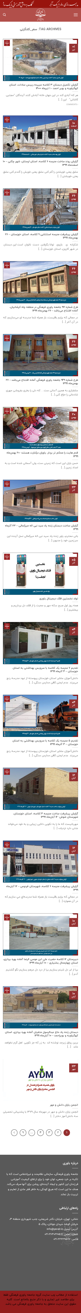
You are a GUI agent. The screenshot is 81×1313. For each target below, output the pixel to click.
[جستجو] (4, 15)
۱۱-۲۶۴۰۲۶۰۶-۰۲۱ (54, 1234)
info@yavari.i (54, 1229)
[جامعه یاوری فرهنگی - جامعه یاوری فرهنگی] (40, 15)
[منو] (75, 15)
